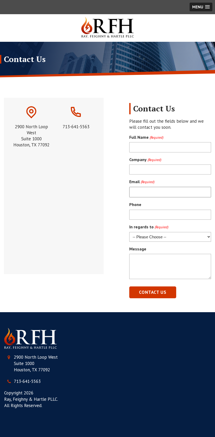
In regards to (148, 226)
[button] (201, 7)
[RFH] (107, 27)
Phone (135, 204)
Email (141, 181)
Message (137, 248)
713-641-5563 (27, 381)
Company (145, 159)
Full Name (146, 137)
